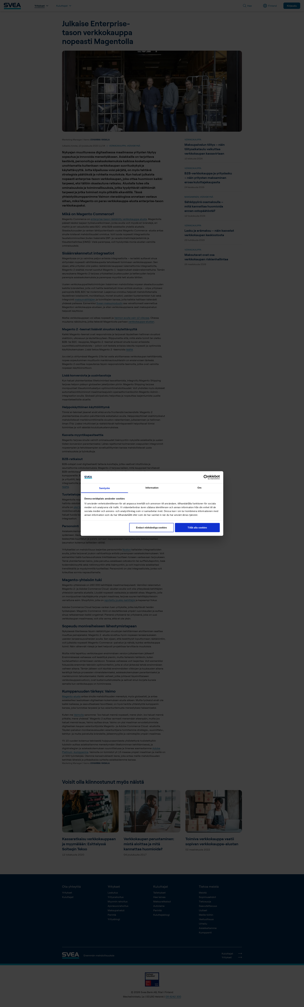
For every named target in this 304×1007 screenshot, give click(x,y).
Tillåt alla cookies (197, 527)
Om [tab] (199, 487)
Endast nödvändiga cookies (151, 527)
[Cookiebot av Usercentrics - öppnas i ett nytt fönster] (206, 477)
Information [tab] (152, 487)
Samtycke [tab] (104, 488)
